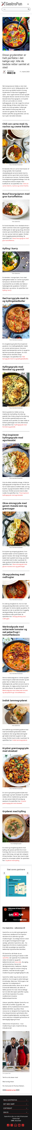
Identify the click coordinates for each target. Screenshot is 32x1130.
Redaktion (10, 71)
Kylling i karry (6, 290)
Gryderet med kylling (12, 860)
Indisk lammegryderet (19, 740)
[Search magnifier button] (28, 9)
